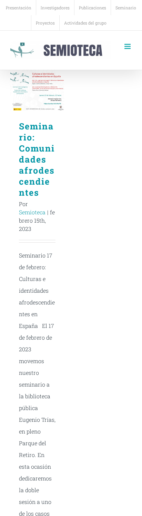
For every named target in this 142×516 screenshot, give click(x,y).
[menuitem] (18, 7)
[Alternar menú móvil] (128, 46)
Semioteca (32, 212)
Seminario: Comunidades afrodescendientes (37, 90)
